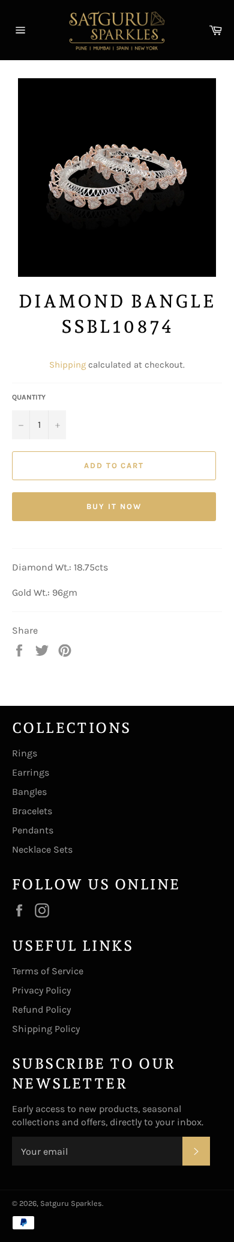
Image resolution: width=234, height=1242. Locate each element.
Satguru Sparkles (71, 1203)
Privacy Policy (41, 990)
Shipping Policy (46, 1028)
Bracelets (32, 811)
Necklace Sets (42, 849)
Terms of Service (47, 971)
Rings (24, 753)
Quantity (29, 397)
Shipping (67, 364)
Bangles (29, 791)
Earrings (30, 772)
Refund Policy (41, 1009)
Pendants (32, 830)
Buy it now (114, 506)
